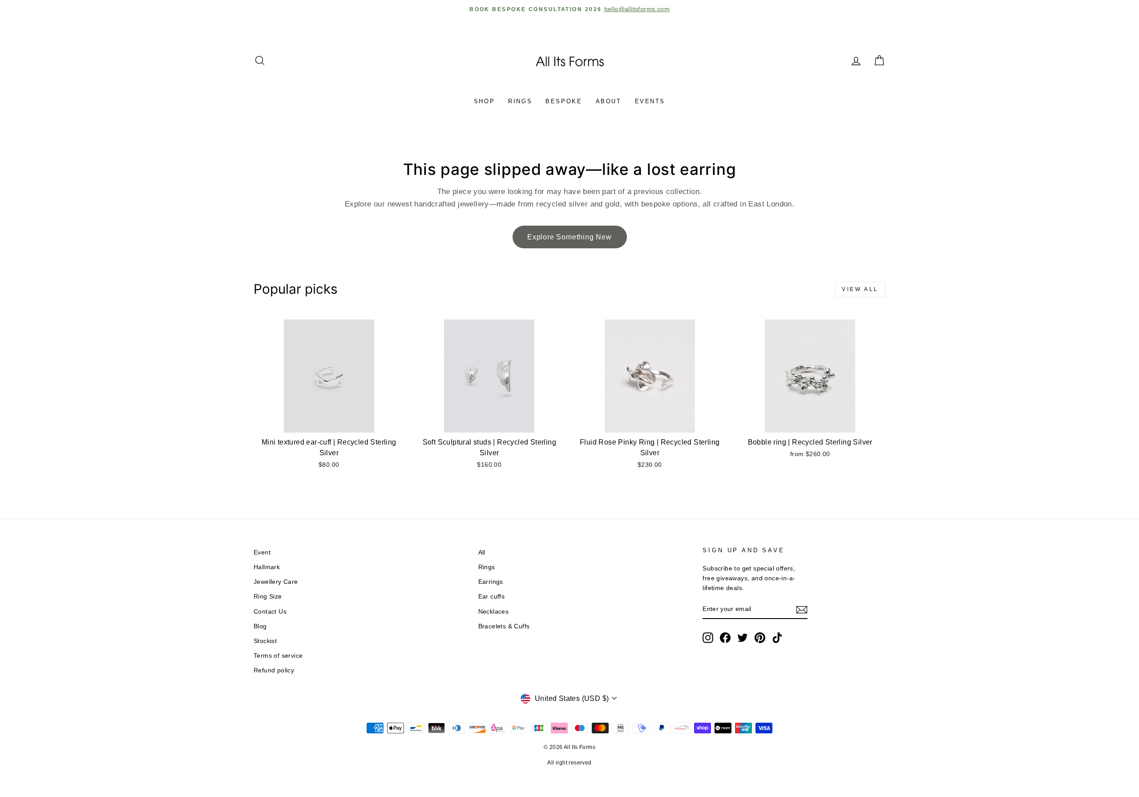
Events (650, 101)
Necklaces (493, 611)
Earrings (490, 582)
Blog (260, 626)
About (609, 101)
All (481, 552)
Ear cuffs (491, 596)
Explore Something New (569, 237)
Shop (484, 101)
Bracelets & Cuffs (504, 626)
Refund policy (274, 670)
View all (860, 289)
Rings (520, 101)
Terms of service (278, 655)
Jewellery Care (276, 582)
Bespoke (563, 101)
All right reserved (569, 763)
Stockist (265, 641)
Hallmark (267, 567)
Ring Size (268, 596)
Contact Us (270, 611)
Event (262, 552)
